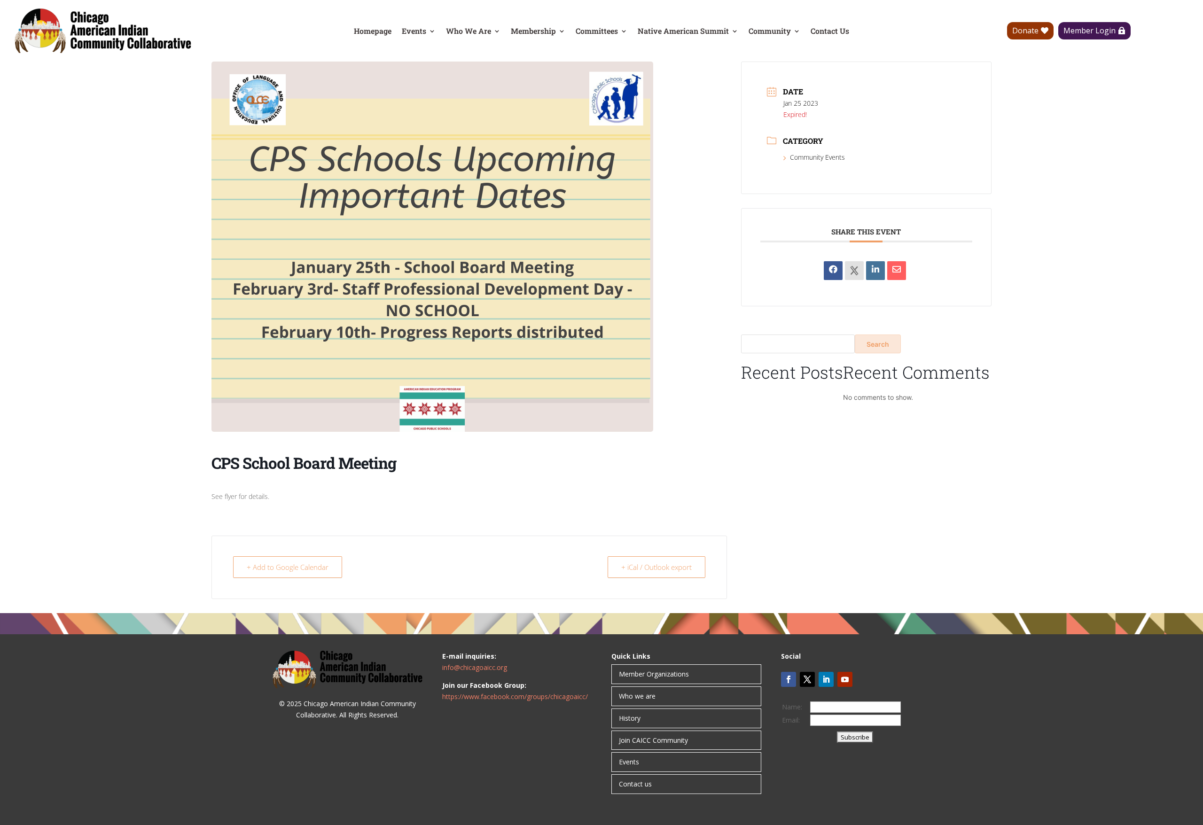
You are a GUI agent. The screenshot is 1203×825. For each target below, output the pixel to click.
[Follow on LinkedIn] (826, 679)
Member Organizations (654, 673)
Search (878, 344)
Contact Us (830, 32)
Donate (1025, 30)
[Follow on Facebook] (788, 679)
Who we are (637, 696)
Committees (597, 32)
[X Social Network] (854, 270)
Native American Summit (683, 32)
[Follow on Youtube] (844, 679)
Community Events (817, 157)
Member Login (1089, 30)
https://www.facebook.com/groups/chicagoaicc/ (515, 696)
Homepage (372, 32)
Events (414, 32)
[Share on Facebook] (833, 270)
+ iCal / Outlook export (656, 567)
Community (770, 32)
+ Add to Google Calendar (287, 567)
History (630, 718)
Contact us (635, 783)
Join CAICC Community (653, 740)
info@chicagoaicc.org (474, 667)
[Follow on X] (807, 679)
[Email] (896, 270)
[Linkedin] (875, 270)
